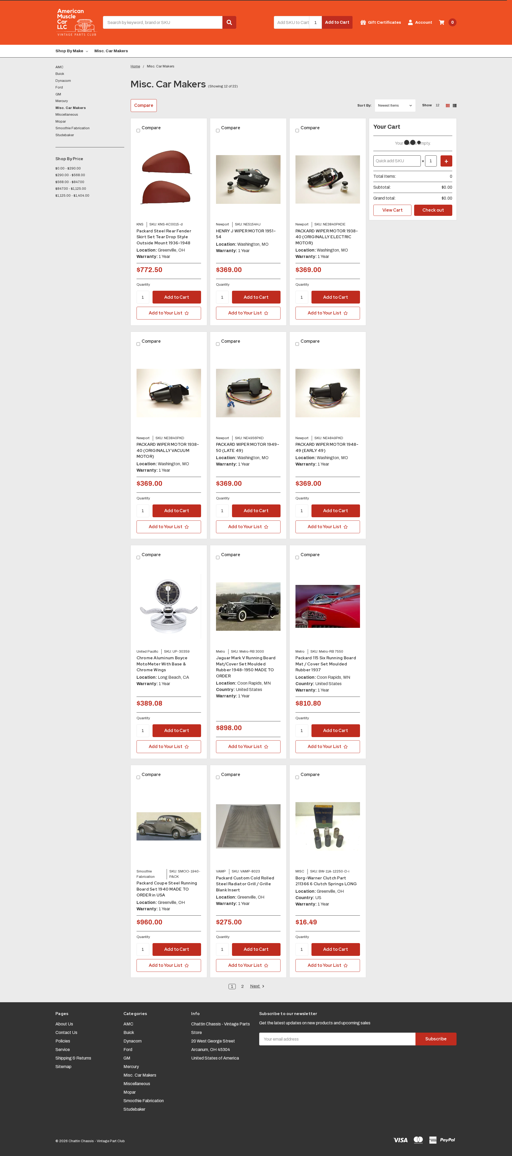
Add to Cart (337, 22)
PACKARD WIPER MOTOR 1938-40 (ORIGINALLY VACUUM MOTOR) (168, 450)
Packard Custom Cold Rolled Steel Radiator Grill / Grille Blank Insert (245, 884)
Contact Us (66, 1032)
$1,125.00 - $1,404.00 (72, 195)
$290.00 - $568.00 (70, 175)
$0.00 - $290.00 (68, 168)
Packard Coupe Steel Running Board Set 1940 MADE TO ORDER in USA (167, 889)
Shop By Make (69, 51)
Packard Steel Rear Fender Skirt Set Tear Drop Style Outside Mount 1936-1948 (164, 237)
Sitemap (63, 1066)
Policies (62, 1041)
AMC (59, 67)
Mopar (60, 121)
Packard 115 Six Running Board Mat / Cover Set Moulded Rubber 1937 (325, 664)
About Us (64, 1024)
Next (255, 986)
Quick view (169, 179)
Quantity (143, 284)
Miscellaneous (66, 114)
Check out (433, 210)
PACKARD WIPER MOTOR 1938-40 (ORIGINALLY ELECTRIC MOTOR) (326, 237)
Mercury (61, 101)
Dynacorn (63, 81)
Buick (59, 74)
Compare (143, 105)
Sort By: (364, 105)
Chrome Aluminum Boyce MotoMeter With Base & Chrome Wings (162, 664)
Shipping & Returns (73, 1058)
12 (437, 105)
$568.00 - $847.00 (69, 182)
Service (62, 1049)
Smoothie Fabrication (72, 128)
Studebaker (64, 135)
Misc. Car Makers (111, 51)
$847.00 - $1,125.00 (70, 189)
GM (58, 94)
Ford (59, 87)
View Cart (392, 210)
